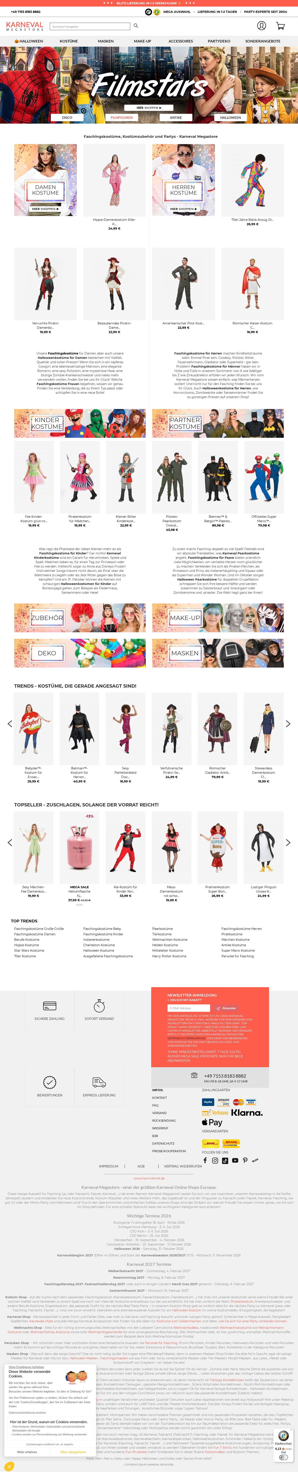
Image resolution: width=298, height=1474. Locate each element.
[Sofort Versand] (99, 1005)
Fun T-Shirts (222, 1448)
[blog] (257, 1162)
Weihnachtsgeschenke (105, 1332)
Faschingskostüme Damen (34, 934)
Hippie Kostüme (26, 945)
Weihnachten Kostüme (169, 940)
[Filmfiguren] (149, 85)
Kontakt (159, 1097)
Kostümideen (215, 1452)
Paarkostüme (162, 929)
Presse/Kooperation (169, 1151)
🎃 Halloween (28, 41)
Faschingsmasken (114, 1358)
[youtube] (237, 1162)
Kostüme (69, 41)
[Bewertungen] (49, 1082)
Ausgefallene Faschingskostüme (108, 956)
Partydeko (219, 41)
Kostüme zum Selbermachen (179, 1321)
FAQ (155, 1105)
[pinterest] (247, 1162)
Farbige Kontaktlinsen (227, 1380)
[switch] (283, 1457)
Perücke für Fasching (237, 956)
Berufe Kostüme (26, 940)
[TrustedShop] (152, 12)
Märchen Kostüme (235, 940)
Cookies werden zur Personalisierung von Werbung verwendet (49, 1434)
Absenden (229, 1008)
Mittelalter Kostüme (167, 951)
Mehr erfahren (27, 1452)
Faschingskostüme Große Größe (39, 929)
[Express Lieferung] (99, 1082)
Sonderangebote (263, 41)
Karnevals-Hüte (41, 1321)
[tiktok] (227, 1162)
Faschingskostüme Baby (102, 929)
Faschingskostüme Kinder (103, 934)
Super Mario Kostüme (238, 951)
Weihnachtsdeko (186, 1328)
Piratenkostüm (242, 1302)
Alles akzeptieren (73, 1452)
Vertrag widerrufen (183, 1166)
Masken (106, 41)
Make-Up (142, 41)
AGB (141, 1166)
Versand (159, 1113)
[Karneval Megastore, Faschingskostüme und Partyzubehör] (25, 26)
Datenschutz (163, 1143)
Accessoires (181, 41)
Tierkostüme (161, 934)
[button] (9, 1466)
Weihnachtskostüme (235, 1328)
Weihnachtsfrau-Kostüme (50, 1332)
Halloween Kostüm (186, 1310)
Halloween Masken (84, 1358)
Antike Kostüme (233, 945)
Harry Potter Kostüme (169, 956)
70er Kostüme (25, 956)
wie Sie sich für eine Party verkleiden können (253, 1321)
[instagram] (217, 1162)
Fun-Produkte (136, 1452)
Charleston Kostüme (99, 945)
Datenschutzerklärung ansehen (27, 1412)
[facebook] (207, 1162)
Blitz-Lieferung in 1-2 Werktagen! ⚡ (149, 3)
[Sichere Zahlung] (49, 1005)
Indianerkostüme (96, 940)
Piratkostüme (231, 934)
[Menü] (291, 1430)
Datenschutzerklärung (187, 1038)
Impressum (108, 1166)
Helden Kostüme (165, 945)
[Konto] (261, 26)
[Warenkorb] (283, 26)
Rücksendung (164, 1120)
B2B (155, 1136)
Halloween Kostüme (98, 951)
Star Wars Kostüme (29, 951)
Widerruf (160, 1128)
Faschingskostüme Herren (241, 929)
